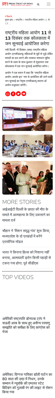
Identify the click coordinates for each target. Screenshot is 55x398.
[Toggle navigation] (48, 4)
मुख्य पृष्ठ (9, 19)
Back (9, 16)
